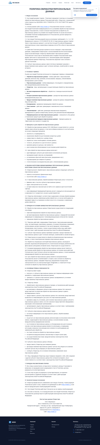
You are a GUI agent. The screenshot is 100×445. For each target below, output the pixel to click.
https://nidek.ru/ (44, 26)
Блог (72, 2)
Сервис (60, 2)
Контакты (78, 2)
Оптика (53, 426)
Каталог (54, 2)
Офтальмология (55, 424)
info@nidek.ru (56, 409)
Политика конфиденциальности (85, 440)
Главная (48, 2)
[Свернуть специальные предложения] (96, 9)
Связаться (87, 2)
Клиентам (66, 2)
